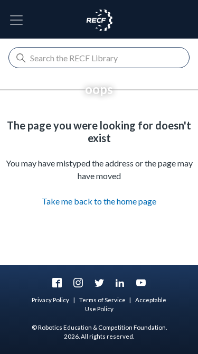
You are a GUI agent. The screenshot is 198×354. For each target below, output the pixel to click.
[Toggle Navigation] (16, 20)
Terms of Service (102, 299)
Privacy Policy (50, 299)
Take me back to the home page (99, 201)
